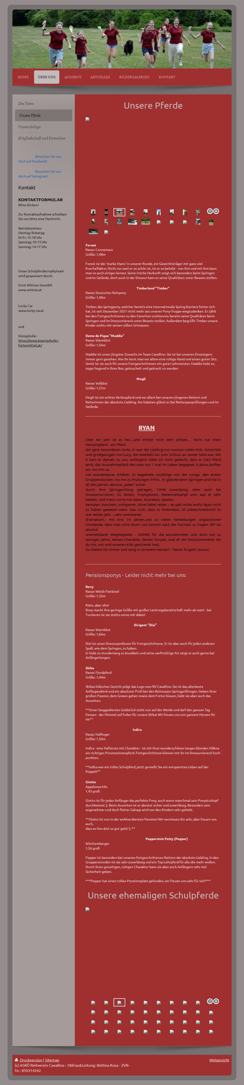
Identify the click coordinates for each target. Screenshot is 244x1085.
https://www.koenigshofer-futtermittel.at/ (38, 342)
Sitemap (52, 1059)
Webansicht (219, 1059)
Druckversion (31, 1059)
